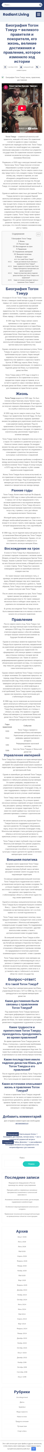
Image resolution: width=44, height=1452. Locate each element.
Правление (22, 249)
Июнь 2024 (22, 1309)
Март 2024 (22, 1324)
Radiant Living (16, 14)
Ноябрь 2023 (22, 1343)
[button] (37, 234)
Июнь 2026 (22, 1246)
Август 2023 (22, 1353)
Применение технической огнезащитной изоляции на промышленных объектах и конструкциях (22, 1215)
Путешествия (22, 1426)
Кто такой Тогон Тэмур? (25, 259)
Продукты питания (22, 1421)
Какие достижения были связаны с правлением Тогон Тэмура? (26, 263)
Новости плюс (22, 1417)
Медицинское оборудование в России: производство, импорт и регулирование (22, 1184)
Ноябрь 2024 (22, 1295)
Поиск (40, 4)
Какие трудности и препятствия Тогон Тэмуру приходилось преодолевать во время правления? (26, 268)
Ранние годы (24, 244)
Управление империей (24, 252)
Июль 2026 (22, 1242)
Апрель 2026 (22, 1256)
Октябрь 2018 (22, 1367)
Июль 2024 (22, 1304)
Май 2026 (22, 1251)
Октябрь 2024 (22, 1300)
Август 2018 (22, 1377)
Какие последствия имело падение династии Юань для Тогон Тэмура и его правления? (26, 275)
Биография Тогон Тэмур (22, 238)
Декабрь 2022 (22, 1357)
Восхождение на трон (24, 246)
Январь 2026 (22, 1266)
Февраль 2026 (22, 1261)
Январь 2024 (22, 1333)
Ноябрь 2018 (22, 1362)
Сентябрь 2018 (22, 1372)
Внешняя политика (24, 254)
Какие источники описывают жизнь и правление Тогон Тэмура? (26, 281)
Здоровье (22, 1407)
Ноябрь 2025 (22, 1271)
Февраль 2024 (22, 1328)
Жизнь (22, 241)
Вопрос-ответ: (22, 257)
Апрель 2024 (22, 1319)
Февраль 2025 (22, 1285)
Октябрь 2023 (22, 1348)
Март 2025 (22, 1280)
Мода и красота (22, 1412)
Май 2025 (22, 1275)
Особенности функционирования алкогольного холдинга (22, 1208)
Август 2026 (22, 1237)
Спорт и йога (22, 1431)
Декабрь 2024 (22, 1290)
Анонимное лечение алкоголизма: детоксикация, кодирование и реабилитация (22, 1200)
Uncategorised (22, 1397)
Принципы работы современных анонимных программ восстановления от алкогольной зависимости (22, 1192)
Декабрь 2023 (22, 1338)
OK (34, 1449)
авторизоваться (21, 1123)
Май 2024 (22, 1314)
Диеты (22, 1402)
